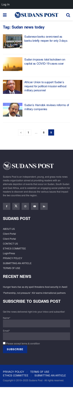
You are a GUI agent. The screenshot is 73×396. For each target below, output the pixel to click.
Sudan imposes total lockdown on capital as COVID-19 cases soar (44, 61)
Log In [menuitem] (6, 4)
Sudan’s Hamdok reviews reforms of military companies (46, 107)
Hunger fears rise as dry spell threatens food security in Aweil (35, 286)
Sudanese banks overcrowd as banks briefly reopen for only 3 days (45, 38)
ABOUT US (9, 228)
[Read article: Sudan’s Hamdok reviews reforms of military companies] (12, 110)
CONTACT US (10, 243)
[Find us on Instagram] (25, 206)
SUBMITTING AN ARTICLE (17, 263)
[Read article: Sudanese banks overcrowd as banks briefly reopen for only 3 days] (12, 41)
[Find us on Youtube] (34, 206)
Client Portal (9, 233)
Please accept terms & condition (22, 343)
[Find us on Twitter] (16, 206)
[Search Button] (68, 15)
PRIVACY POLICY (12, 258)
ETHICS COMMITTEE (14, 248)
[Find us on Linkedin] (44, 206)
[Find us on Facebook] (6, 206)
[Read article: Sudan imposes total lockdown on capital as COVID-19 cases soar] (12, 64)
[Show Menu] (5, 15)
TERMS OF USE (11, 268)
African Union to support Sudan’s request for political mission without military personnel (45, 86)
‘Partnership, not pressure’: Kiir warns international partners (34, 292)
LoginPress (9, 253)
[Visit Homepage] (36, 15)
